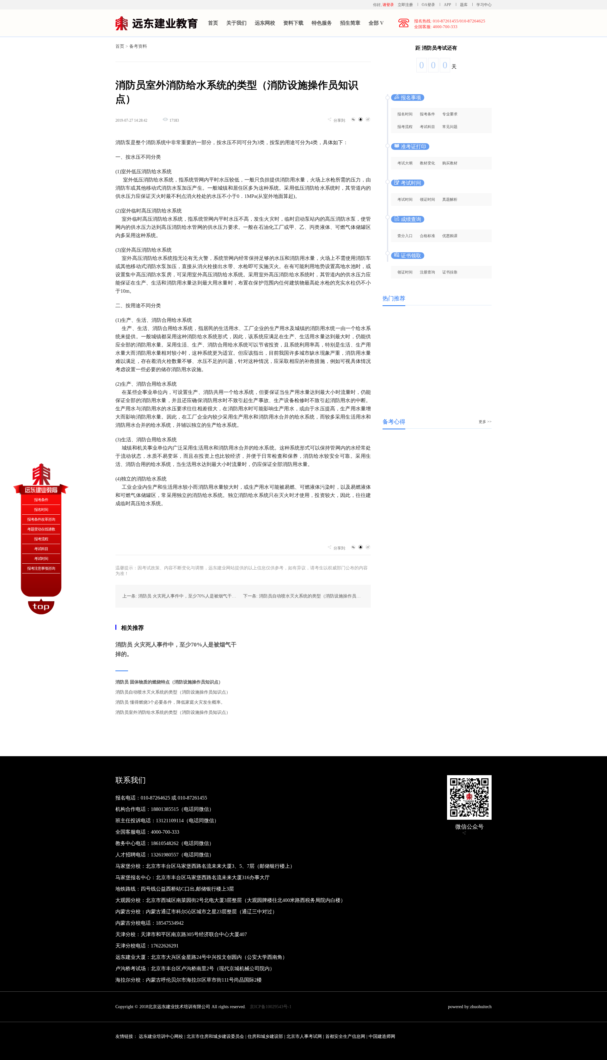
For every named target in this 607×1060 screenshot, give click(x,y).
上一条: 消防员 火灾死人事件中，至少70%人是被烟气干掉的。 (183, 596)
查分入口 (405, 236)
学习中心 (484, 5)
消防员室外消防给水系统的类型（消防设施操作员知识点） (172, 712)
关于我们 (236, 23)
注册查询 (427, 272)
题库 (464, 5)
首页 (213, 23)
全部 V (376, 23)
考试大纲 (405, 163)
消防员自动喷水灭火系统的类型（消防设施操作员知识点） (172, 692)
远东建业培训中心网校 (161, 1036)
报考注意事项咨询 (41, 568)
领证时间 (427, 199)
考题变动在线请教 (41, 529)
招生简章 (350, 23)
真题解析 (449, 199)
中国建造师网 (382, 1036)
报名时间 (405, 114)
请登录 (388, 5)
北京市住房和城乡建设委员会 (215, 1036)
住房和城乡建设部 (265, 1036)
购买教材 (449, 163)
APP (447, 5)
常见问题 (449, 127)
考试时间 (405, 199)
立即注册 (405, 5)
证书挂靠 (449, 272)
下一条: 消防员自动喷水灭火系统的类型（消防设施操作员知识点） (308, 596)
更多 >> (485, 422)
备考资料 (138, 46)
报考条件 (427, 114)
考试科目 (427, 127)
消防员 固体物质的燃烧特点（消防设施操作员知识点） (169, 682)
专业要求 (449, 114)
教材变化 (427, 163)
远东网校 (265, 23)
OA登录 (429, 5)
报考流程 (405, 127)
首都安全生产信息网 (345, 1036)
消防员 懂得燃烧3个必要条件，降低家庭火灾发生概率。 (170, 702)
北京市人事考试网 (304, 1036)
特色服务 (322, 23)
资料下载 (293, 23)
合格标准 (427, 236)
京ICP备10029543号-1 (270, 1006)
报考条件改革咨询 (41, 519)
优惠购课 (449, 236)
